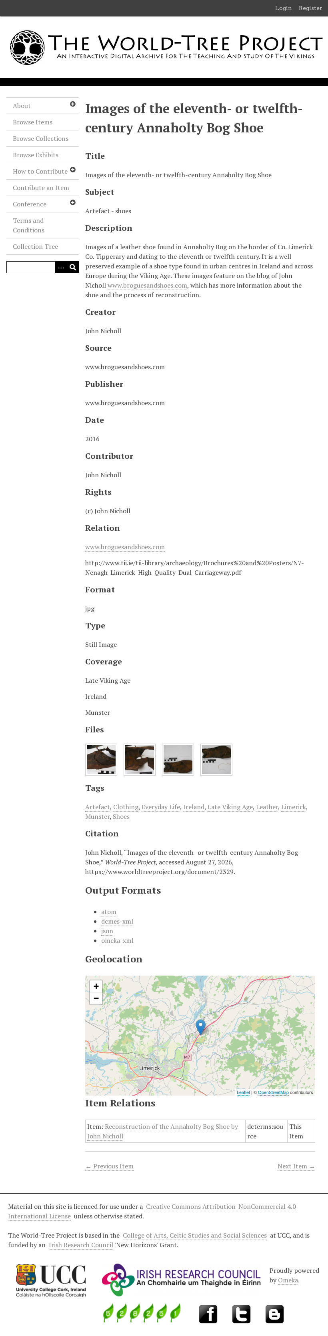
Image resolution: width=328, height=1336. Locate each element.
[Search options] (61, 267)
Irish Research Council (81, 1244)
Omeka (288, 1280)
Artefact (97, 806)
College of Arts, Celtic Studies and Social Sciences (195, 1235)
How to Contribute (40, 171)
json (107, 930)
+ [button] (96, 986)
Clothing (125, 806)
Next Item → (296, 1166)
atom (108, 911)
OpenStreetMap (273, 1092)
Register (310, 8)
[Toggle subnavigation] (72, 104)
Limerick (293, 806)
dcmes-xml (117, 921)
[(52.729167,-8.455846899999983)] (201, 1027)
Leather (267, 806)
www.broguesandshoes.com (147, 285)
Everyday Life (161, 806)
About (22, 105)
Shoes (121, 816)
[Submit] (73, 267)
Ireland (193, 806)
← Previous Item (109, 1166)
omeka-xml (117, 940)
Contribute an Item (41, 187)
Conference (29, 204)
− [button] (96, 998)
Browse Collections (40, 138)
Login (283, 8)
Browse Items (32, 122)
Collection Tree (35, 246)
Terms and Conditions (28, 225)
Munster (97, 816)
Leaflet (243, 1092)
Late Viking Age (230, 806)
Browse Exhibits (35, 154)
